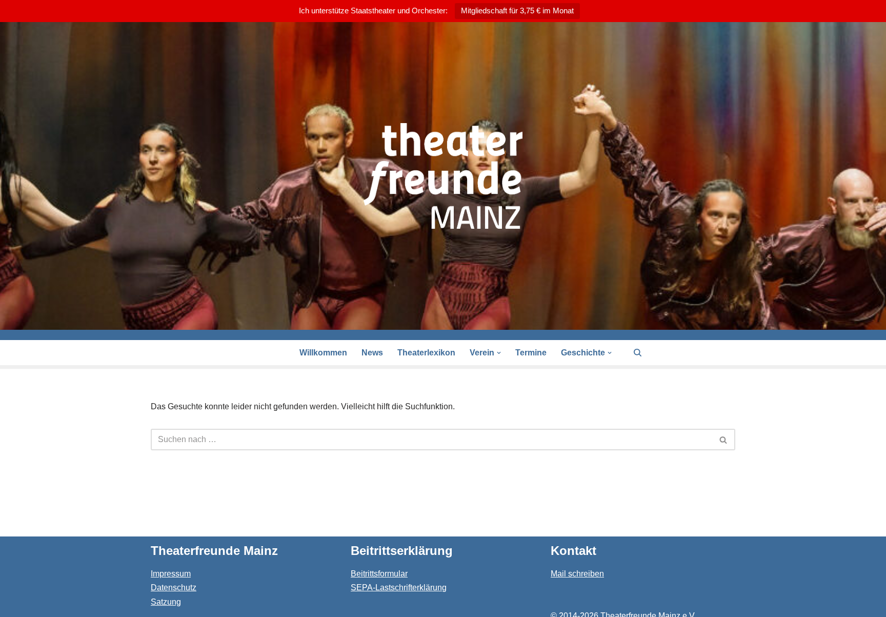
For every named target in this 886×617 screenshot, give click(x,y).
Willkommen (323, 352)
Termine (531, 352)
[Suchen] (637, 352)
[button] (499, 353)
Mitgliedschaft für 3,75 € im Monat (517, 10)
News (372, 352)
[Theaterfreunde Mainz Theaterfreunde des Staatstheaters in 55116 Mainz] (443, 176)
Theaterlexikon (426, 352)
